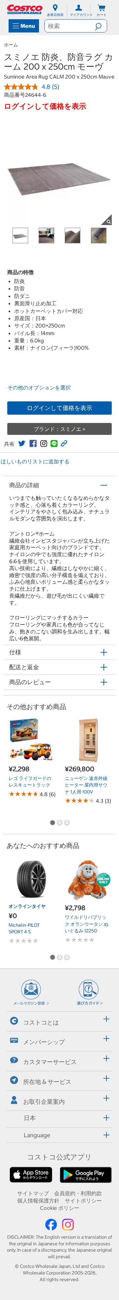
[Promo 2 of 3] (59, 823)
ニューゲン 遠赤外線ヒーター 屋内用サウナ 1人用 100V (86, 785)
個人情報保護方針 (38, 1200)
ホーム (11, 45)
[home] (25, 9)
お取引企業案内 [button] (44, 1101)
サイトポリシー (83, 1200)
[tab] (59, 1020)
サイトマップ (33, 1193)
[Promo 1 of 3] (52, 823)
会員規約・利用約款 (78, 1193)
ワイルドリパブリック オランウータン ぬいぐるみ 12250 (86, 924)
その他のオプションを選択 (39, 387)
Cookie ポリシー (59, 1208)
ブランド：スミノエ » (59, 429)
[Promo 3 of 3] (66, 823)
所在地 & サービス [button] (47, 1082)
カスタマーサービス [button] (50, 1062)
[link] (22, 443)
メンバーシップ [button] (44, 1042)
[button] (101, 26)
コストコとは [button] (41, 1022)
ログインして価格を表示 (59, 408)
